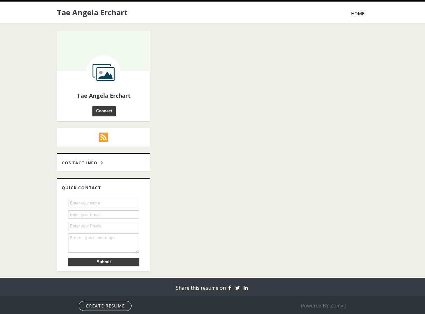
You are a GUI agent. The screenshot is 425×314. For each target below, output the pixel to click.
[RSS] (103, 137)
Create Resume (105, 306)
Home (357, 13)
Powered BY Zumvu (323, 305)
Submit (104, 262)
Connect (104, 111)
